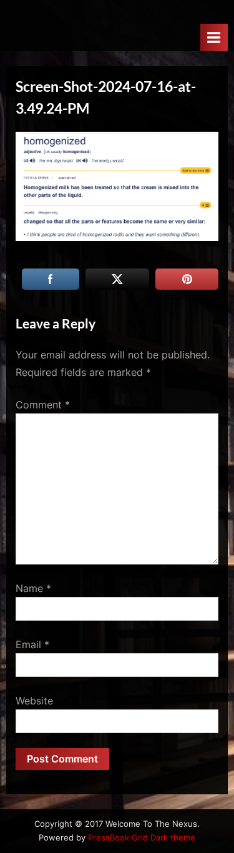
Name (33, 588)
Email (32, 644)
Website (34, 700)
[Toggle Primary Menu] (214, 37)
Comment (43, 404)
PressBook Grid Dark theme (141, 837)
